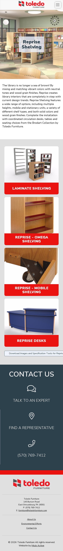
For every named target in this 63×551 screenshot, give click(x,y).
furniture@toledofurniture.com (32, 510)
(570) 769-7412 (32, 507)
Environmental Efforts (31, 523)
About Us (31, 519)
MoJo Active (38, 545)
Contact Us (31, 528)
